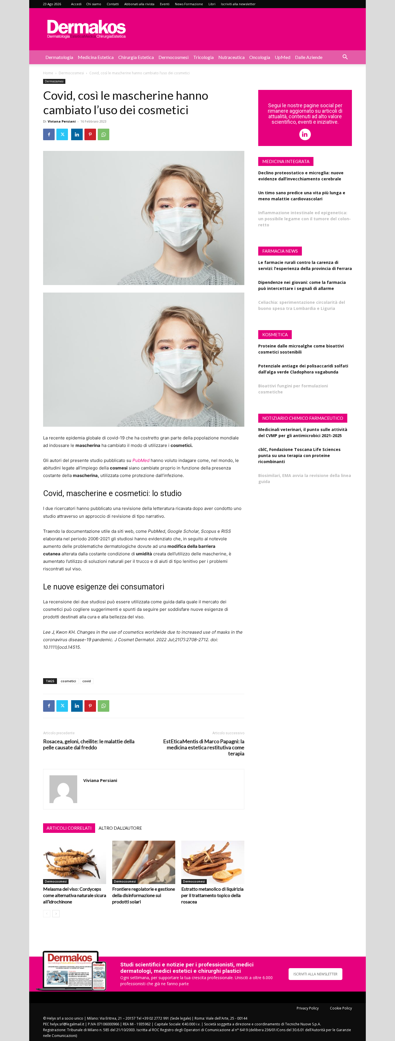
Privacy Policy (308, 1008)
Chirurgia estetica (136, 57)
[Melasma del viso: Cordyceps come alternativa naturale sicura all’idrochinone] (74, 862)
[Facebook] (49, 134)
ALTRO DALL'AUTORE (120, 828)
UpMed (282, 57)
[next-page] (56, 913)
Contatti (113, 4)
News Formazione (189, 4)
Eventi (164, 4)
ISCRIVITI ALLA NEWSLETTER (315, 974)
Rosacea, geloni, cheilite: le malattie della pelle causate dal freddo (88, 744)
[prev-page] (46, 913)
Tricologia (203, 57)
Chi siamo (93, 4)
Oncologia (259, 57)
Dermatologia (59, 57)
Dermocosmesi (173, 57)
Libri (211, 4)
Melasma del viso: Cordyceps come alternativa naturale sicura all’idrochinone (74, 895)
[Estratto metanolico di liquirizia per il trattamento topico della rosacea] (212, 862)
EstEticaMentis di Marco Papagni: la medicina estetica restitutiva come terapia (203, 747)
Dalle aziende (308, 57)
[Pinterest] (90, 134)
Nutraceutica (231, 57)
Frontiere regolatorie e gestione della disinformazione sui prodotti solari (143, 895)
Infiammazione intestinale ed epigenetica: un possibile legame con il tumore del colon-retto (304, 219)
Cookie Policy (341, 1008)
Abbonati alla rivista (139, 4)
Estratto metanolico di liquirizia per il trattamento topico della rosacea (212, 895)
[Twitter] (62, 134)
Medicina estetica (96, 57)
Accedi (76, 4)
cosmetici (68, 681)
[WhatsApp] (103, 134)
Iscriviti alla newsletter (238, 4)
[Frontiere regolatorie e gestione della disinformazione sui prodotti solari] (143, 862)
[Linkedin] (77, 134)
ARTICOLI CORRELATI (69, 828)
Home (48, 73)
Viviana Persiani (62, 121)
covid (86, 681)
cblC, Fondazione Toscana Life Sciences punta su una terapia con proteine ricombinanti (299, 455)
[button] (345, 57)
